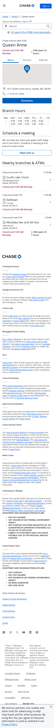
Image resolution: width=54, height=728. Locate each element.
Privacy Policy (9, 724)
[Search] (48, 26)
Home (5, 16)
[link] (3, 633)
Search (15, 16)
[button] (51, 706)
